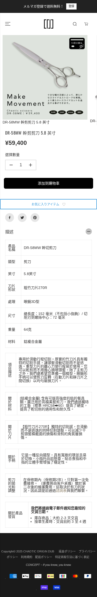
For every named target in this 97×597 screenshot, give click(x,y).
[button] (8, 24)
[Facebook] (9, 217)
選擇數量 (12, 155)
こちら (87, 6)
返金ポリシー (67, 551)
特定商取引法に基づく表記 (72, 557)
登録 (9, 6)
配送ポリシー (43, 557)
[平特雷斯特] (35, 217)
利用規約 (26, 557)
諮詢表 (61, 490)
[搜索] (74, 24)
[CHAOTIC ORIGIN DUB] (48, 24)
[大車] (86, 24)
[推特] (22, 217)
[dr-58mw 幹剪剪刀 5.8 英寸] (45, 77)
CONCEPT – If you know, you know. (48, 564)
